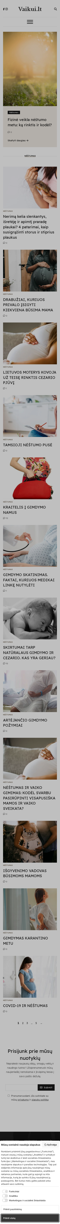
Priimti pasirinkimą (12, 1209)
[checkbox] (10, 1191)
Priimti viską (9, 1218)
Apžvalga (52, 1144)
